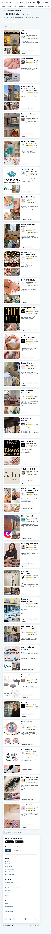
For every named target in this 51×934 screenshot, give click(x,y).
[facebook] (14, 919)
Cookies (7, 909)
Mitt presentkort (9, 869)
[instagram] (6, 919)
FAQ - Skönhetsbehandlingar (12, 887)
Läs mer (8, 850)
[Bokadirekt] (2, 2)
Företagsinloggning (17, 850)
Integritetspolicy (9, 906)
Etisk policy (8, 903)
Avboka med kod (9, 874)
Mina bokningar (9, 863)
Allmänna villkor (9, 911)
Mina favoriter (8, 866)
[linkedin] (10, 919)
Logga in (7, 861)
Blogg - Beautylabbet (10, 885)
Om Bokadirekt (9, 882)
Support (7, 895)
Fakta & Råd (8, 890)
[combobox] (10, 2)
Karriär (7, 893)
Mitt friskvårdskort (10, 871)
